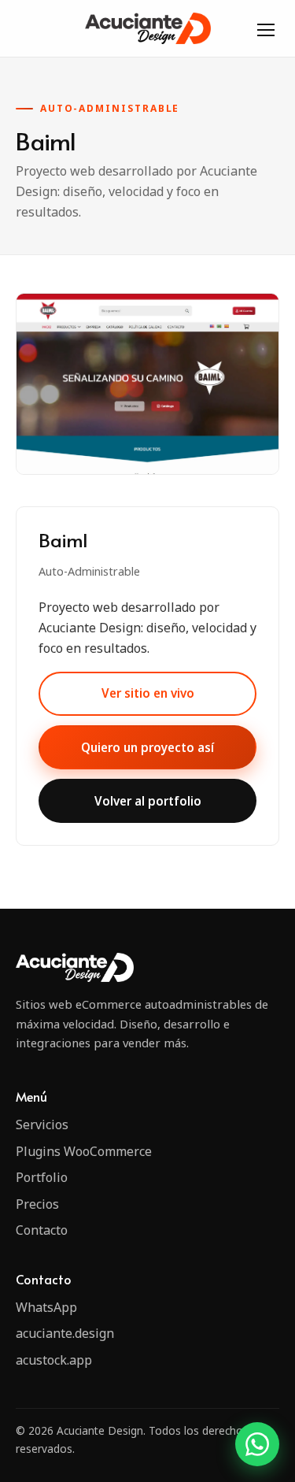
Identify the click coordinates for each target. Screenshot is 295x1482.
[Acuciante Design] (148, 28)
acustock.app (54, 1360)
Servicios (42, 1124)
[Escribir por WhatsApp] (257, 1444)
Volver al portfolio (147, 801)
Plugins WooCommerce (84, 1151)
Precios (37, 1204)
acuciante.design (65, 1333)
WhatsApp (46, 1307)
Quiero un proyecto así (147, 747)
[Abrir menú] (265, 28)
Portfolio (42, 1177)
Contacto (42, 1230)
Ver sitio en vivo (147, 693)
